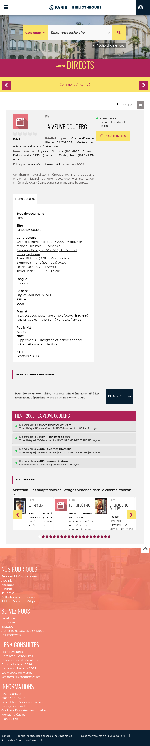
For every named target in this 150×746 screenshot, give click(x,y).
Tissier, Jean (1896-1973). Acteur (38, 271)
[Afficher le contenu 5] (54, 536)
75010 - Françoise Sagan (53, 436)
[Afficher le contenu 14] (87, 536)
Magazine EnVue (13, 698)
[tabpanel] (54, 285)
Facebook (8, 618)
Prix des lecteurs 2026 (16, 664)
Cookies (6, 710)
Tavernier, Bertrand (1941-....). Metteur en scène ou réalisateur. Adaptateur (121, 528)
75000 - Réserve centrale (54, 424)
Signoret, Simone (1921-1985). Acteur (64, 151)
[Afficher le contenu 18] (102, 536)
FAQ (4, 693)
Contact (15, 693)
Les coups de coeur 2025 (18, 668)
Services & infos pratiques (19, 576)
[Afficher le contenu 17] (98, 536)
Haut (145, 549)
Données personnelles (30, 710)
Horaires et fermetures (17, 656)
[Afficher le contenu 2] (43, 536)
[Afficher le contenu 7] (61, 536)
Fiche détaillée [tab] (25, 199)
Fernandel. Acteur (81, 529)
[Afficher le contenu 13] (83, 536)
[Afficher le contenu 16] (94, 536)
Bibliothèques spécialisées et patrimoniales (45, 735)
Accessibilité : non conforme (19, 740)
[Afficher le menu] (6, 7)
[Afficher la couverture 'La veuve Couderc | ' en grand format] (20, 121)
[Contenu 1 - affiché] (39, 536)
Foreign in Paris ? (13, 706)
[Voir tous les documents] (15, 494)
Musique (7, 585)
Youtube (7, 626)
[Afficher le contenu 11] (76, 536)
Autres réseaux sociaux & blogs (22, 630)
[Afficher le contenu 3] (47, 536)
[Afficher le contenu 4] (50, 536)
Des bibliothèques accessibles (22, 702)
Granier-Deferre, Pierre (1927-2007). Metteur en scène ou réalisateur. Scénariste (53, 142)
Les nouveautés (12, 652)
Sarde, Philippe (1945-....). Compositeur (43, 258)
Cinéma (7, 589)
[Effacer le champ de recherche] (109, 32)
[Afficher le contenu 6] (58, 536)
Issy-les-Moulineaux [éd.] (44, 164)
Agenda (7, 580)
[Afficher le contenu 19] (105, 536)
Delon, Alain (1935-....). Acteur (34, 155)
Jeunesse (7, 593)
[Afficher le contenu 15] (91, 536)
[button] (143, 7)
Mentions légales (13, 714)
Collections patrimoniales (19, 597)
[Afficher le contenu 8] (65, 536)
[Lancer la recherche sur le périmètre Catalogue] (119, 32)
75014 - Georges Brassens (54, 449)
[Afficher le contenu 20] (109, 536)
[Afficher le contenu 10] (72, 536)
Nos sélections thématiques (20, 660)
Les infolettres (11, 635)
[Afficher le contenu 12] (80, 536)
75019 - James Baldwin (52, 461)
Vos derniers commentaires (20, 677)
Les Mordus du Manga (17, 672)
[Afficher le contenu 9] (69, 536)
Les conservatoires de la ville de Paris (102, 735)
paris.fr (6, 735)
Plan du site (9, 719)
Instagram (8, 622)
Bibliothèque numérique (18, 601)
